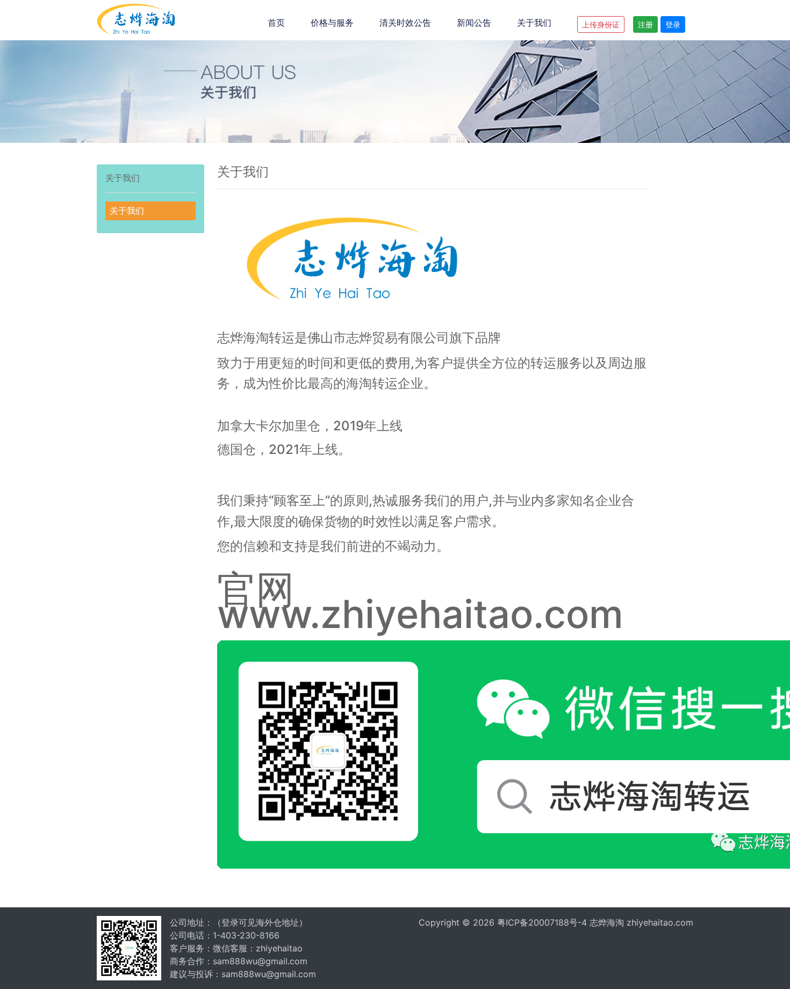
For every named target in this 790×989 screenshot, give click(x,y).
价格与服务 (332, 22)
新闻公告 (474, 22)
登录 (672, 24)
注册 (645, 24)
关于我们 (534, 22)
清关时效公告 (405, 22)
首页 (276, 22)
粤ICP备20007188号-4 (542, 922)
